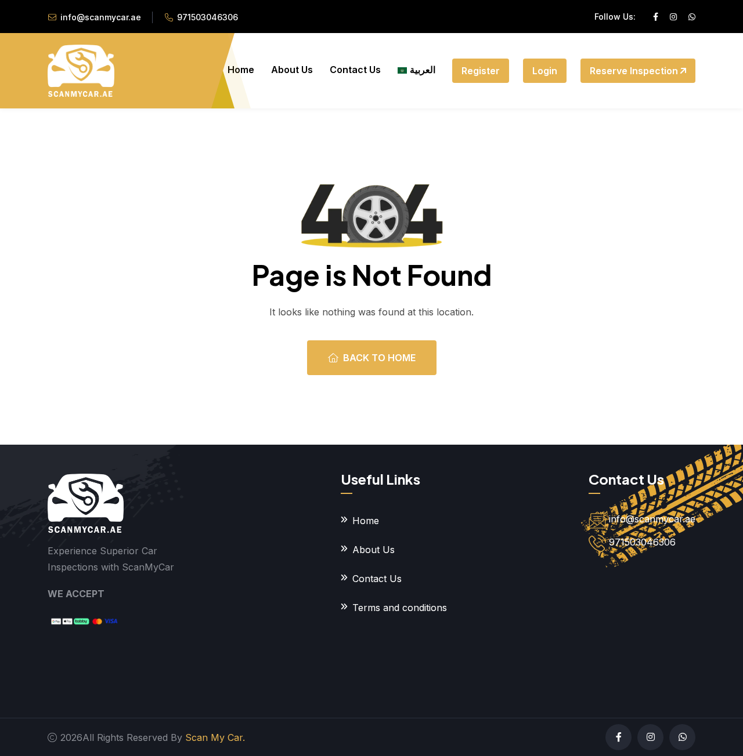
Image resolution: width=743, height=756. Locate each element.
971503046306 (207, 17)
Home (241, 69)
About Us (292, 69)
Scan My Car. (215, 737)
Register (480, 71)
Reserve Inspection (635, 71)
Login (544, 71)
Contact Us (355, 69)
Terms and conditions (399, 607)
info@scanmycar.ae (100, 17)
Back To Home (379, 358)
